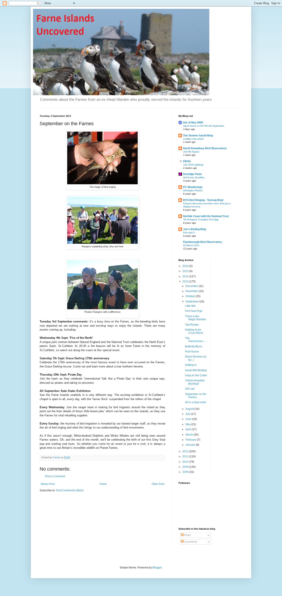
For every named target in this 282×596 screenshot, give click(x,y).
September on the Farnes (195, 396)
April (189, 429)
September (192, 301)
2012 (185, 451)
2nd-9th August (191, 151)
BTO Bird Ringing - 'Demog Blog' (203, 200)
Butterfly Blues (193, 346)
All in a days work (195, 402)
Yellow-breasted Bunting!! (194, 382)
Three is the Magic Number (195, 318)
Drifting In (191, 365)
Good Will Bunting (196, 370)
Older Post (158, 484)
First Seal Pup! (193, 311)
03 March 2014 (191, 245)
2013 (185, 281)
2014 (185, 276)
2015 (185, 271)
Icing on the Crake (196, 375)
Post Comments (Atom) (69, 490)
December (192, 286)
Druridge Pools (192, 174)
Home (103, 484)
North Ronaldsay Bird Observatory (205, 148)
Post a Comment (55, 476)
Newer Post (48, 484)
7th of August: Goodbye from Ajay (201, 219)
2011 (185, 456)
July (188, 413)
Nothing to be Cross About (194, 331)
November (192, 291)
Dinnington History (193, 190)
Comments (190, 541)
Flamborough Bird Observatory (202, 242)
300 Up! (190, 388)
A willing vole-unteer (193, 139)
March (190, 434)
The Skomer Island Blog (198, 135)
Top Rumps (192, 324)
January (191, 444)
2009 (185, 466)
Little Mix (190, 305)
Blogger (157, 567)
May (188, 424)
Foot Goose (192, 351)
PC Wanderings (192, 187)
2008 (185, 471)
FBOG (187, 161)
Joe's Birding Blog (194, 229)
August (190, 408)
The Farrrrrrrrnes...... (196, 340)
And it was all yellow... (194, 177)
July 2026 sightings (193, 164)
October (191, 296)
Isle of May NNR (193, 122)
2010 (185, 461)
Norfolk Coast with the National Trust (206, 216)
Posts (187, 535)
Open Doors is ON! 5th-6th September (203, 126)
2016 (185, 266)
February (191, 439)
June (189, 419)
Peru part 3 (189, 232)
